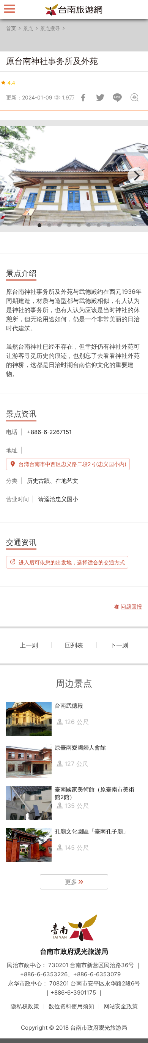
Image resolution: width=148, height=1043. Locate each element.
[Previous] (12, 175)
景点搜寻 (50, 28)
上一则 (29, 645)
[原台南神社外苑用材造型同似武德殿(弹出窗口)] (74, 176)
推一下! (100, 97)
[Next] (136, 175)
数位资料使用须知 (71, 1006)
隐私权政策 (25, 1006)
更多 (71, 882)
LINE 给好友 (117, 97)
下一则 (119, 645)
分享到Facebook (83, 97)
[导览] (9, 8)
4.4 (11, 82)
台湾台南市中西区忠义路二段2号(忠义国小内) (72, 464)
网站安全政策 (121, 1006)
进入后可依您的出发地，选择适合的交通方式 (72, 562)
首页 (11, 28)
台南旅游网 (74, 9)
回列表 (74, 645)
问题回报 (134, 97)
